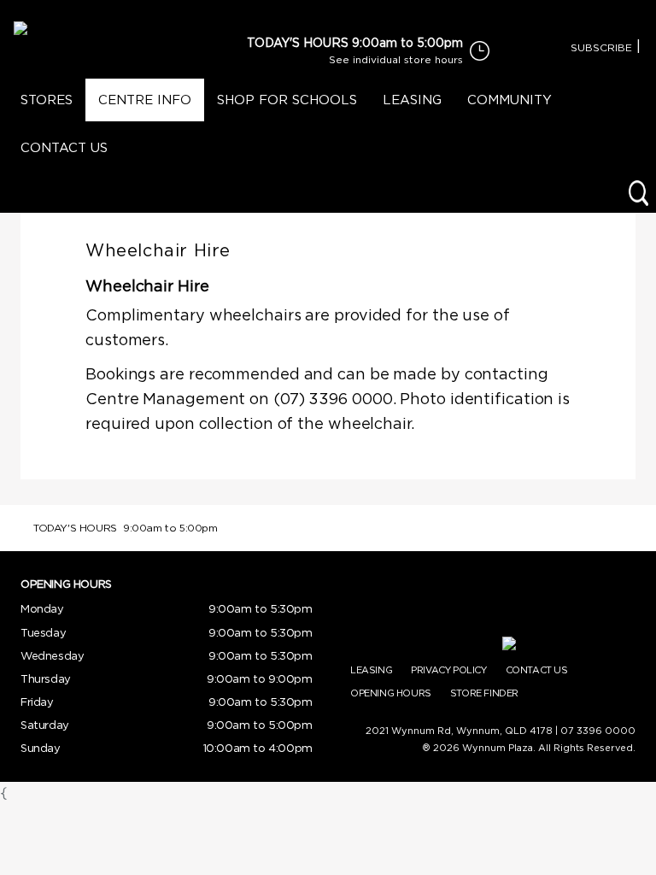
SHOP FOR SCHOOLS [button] (287, 99)
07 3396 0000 (598, 730)
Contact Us (64, 147)
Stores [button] (46, 99)
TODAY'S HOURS (297, 42)
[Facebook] (646, 47)
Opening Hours (390, 693)
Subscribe (601, 47)
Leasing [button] (412, 99)
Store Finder (484, 693)
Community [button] (509, 99)
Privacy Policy (448, 670)
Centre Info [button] (144, 99)
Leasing (371, 670)
